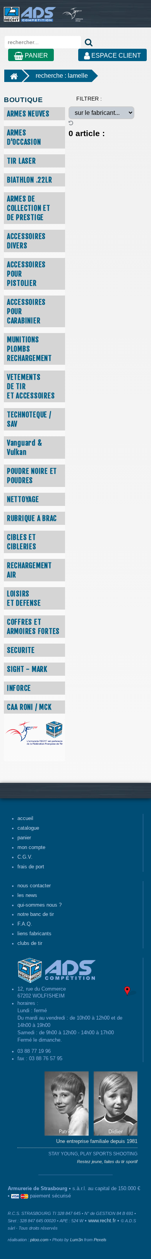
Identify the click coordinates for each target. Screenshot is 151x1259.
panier (24, 837)
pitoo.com (39, 1239)
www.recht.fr (102, 1220)
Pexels (100, 1239)
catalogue (28, 828)
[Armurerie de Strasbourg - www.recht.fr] (28, 10)
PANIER (35, 55)
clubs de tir (29, 943)
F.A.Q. (24, 924)
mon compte (31, 847)
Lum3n (76, 1239)
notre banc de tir (35, 914)
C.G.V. (25, 857)
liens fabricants (34, 933)
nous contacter (34, 885)
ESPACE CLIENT (115, 55)
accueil (25, 818)
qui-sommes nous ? (39, 905)
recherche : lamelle (62, 75)
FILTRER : (89, 99)
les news (27, 895)
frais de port (30, 867)
